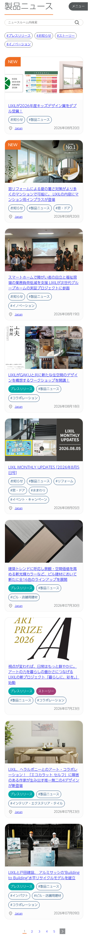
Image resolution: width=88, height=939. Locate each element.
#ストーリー (66, 35)
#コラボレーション (24, 398)
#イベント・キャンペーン (28, 499)
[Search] (77, 22)
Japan (19, 128)
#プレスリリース (19, 35)
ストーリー (46, 691)
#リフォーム (64, 481)
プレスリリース (21, 388)
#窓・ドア (63, 208)
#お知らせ (43, 35)
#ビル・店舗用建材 (24, 597)
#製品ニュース (39, 119)
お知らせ (16, 119)
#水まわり (38, 490)
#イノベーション (19, 44)
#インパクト (19, 895)
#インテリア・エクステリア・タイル (36, 803)
